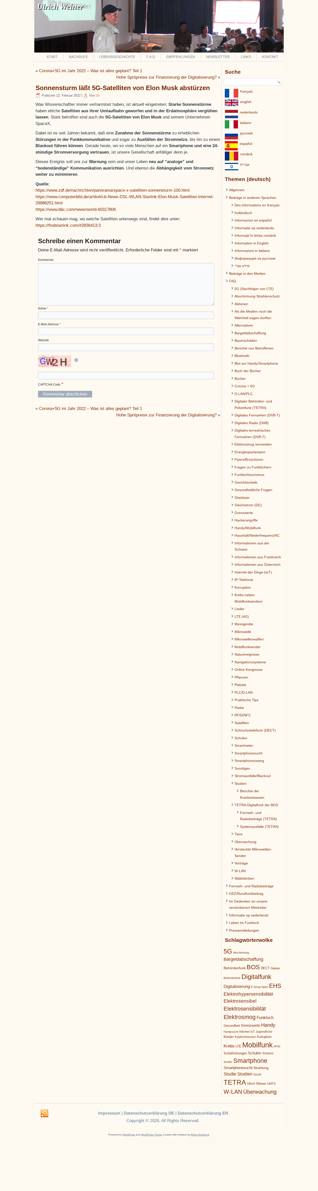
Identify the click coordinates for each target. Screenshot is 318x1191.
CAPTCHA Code (49, 384)
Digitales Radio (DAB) (252, 423)
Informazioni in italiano (252, 251)
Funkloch (265, 1017)
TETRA (235, 1082)
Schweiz (268, 1053)
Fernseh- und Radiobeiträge (251, 886)
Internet (244, 1031)
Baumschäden (246, 340)
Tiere (238, 834)
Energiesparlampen (250, 452)
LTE (238, 1046)
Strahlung (261, 1068)
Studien (240, 784)
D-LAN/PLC (244, 394)
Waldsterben (244, 878)
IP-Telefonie (244, 580)
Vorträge (241, 863)
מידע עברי (242, 266)
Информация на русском (255, 258)
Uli (97, 95)
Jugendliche (264, 1031)
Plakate (240, 685)
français (246, 91)
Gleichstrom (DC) (248, 505)
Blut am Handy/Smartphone (256, 363)
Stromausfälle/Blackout (253, 776)
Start (52, 57)
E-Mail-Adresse (49, 324)
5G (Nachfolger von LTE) (254, 289)
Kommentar (46, 260)
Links (246, 57)
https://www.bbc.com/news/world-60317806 (76, 209)
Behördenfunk (235, 968)
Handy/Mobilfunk (248, 528)
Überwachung (245, 842)
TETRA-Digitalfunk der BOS (256, 805)
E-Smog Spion (259, 986)
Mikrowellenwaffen (249, 639)
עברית (244, 165)
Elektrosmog (240, 1017)
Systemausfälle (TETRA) (259, 827)
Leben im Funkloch (244, 923)
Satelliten (242, 723)
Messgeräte (244, 624)
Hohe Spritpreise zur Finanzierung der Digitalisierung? (166, 77)
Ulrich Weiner (256, 1083)
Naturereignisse (247, 654)
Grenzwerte (244, 513)
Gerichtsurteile (246, 482)
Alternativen (244, 325)
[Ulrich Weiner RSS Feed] (44, 1114)
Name (43, 308)
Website (43, 340)
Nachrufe (78, 57)
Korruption (243, 587)
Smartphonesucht (248, 753)
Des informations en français (257, 205)
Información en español (253, 220)
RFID (277, 1046)
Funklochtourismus (249, 475)
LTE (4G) (242, 617)
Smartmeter (244, 745)
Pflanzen (241, 677)
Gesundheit (232, 1025)
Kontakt (270, 57)
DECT (265, 968)
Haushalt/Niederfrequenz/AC (257, 535)
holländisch (243, 213)
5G (228, 951)
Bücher (240, 379)
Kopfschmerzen (245, 1037)
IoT (252, 1031)
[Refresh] (76, 361)
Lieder (239, 609)
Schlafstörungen (235, 1053)
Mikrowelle (243, 632)
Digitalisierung (237, 986)
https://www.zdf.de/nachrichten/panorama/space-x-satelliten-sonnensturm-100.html (113, 190)
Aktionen (241, 304)
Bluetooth (242, 356)
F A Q (150, 57)
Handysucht (231, 1031)
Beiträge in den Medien (247, 274)
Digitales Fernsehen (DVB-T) (257, 415)
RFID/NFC (243, 715)
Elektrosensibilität (245, 1009)
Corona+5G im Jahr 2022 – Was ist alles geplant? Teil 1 (90, 70)
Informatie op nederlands (254, 228)
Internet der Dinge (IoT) (253, 572)
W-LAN (240, 871)
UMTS (271, 1083)
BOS (253, 967)
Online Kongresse (249, 670)
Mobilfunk (257, 1045)
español (246, 144)
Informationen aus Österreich (257, 565)
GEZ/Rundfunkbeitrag (246, 894)
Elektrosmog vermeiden (253, 444)
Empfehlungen (180, 57)
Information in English (252, 243)
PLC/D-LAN (244, 692)
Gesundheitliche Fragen (253, 490)
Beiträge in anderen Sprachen (252, 198)
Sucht (257, 1074)
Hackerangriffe (246, 520)
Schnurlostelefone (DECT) (255, 730)
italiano (245, 123)
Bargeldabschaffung (250, 333)
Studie (230, 1074)
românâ (246, 154)
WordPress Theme (151, 1134)
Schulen (241, 738)
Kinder (229, 1037)
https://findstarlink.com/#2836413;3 (68, 225)
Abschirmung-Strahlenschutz (257, 296)
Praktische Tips (246, 700)
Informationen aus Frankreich (258, 557)
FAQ (232, 281)
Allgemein (236, 190)
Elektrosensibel (240, 1001)
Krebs (229, 1046)
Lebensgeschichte (117, 57)
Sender (228, 1061)
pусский (246, 133)
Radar (239, 708)
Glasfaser (242, 498)
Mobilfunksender (248, 647)
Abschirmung (241, 952)
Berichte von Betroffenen (254, 348)
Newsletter (218, 57)
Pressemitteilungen (244, 930)
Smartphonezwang (249, 761)
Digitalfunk (256, 976)
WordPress (129, 1134)
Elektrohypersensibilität (248, 994)
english (245, 102)
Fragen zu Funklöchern (253, 467)
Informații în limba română (255, 235)
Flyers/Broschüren (249, 459)
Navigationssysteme (250, 662)
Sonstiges (242, 768)
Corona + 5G (245, 386)
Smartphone (250, 1060)
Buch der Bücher (248, 371)
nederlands (249, 112)
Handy (268, 1025)
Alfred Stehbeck (200, 1134)
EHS (275, 985)
